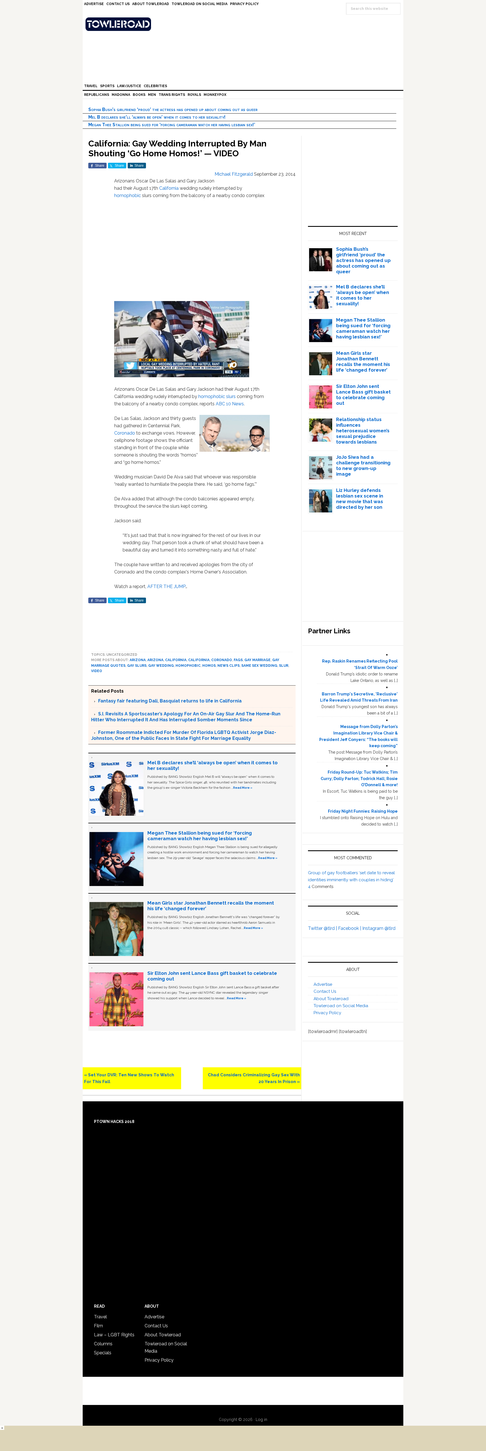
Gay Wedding (161, 666)
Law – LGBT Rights (114, 1334)
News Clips (228, 666)
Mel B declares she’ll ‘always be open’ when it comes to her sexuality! (157, 117)
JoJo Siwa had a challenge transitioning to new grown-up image (363, 465)
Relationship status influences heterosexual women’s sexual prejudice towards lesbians (363, 431)
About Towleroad (331, 998)
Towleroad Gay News (244, 24)
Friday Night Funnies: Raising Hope (363, 811)
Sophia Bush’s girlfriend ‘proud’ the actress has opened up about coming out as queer (173, 109)
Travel (100, 1316)
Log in (261, 1419)
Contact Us (325, 991)
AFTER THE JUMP (166, 586)
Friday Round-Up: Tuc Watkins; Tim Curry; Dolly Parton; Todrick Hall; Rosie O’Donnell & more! (359, 778)
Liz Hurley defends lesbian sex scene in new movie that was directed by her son (359, 498)
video (96, 671)
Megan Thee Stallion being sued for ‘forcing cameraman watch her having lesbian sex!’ (171, 124)
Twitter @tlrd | (323, 928)
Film (98, 1325)
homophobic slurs (217, 396)
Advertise (323, 984)
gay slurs (137, 666)
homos (209, 666)
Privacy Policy (327, 1012)
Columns (103, 1343)
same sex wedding (259, 666)
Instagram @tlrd (378, 928)
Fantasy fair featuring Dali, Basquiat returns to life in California (170, 701)
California (169, 188)
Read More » (242, 787)
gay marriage (257, 660)
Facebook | (350, 928)
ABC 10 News (230, 403)
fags (238, 660)
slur (283, 666)
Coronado (124, 433)
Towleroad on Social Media (341, 1005)
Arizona (138, 660)
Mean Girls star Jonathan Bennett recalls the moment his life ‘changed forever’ (363, 361)
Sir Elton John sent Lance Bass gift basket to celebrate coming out (363, 394)
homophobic (127, 195)
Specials (102, 1352)
